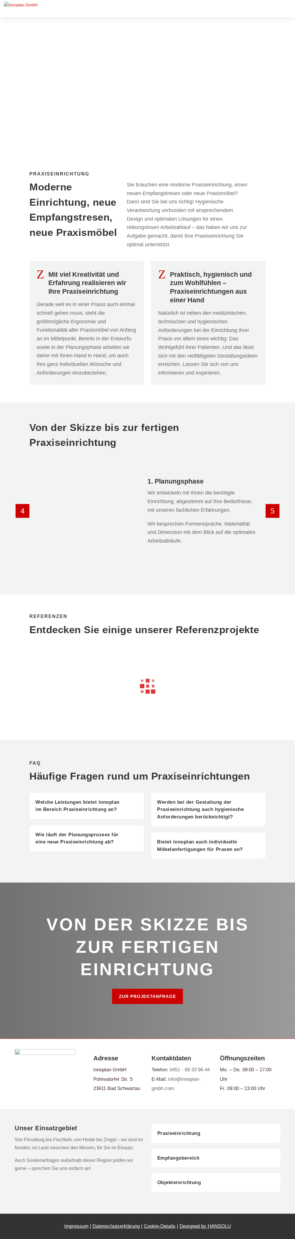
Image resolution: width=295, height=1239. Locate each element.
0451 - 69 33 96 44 (190, 1069)
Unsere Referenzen (63, 117)
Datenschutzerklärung (116, 1226)
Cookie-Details (159, 1226)
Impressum (76, 1226)
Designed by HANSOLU (205, 1226)
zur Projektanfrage (147, 996)
